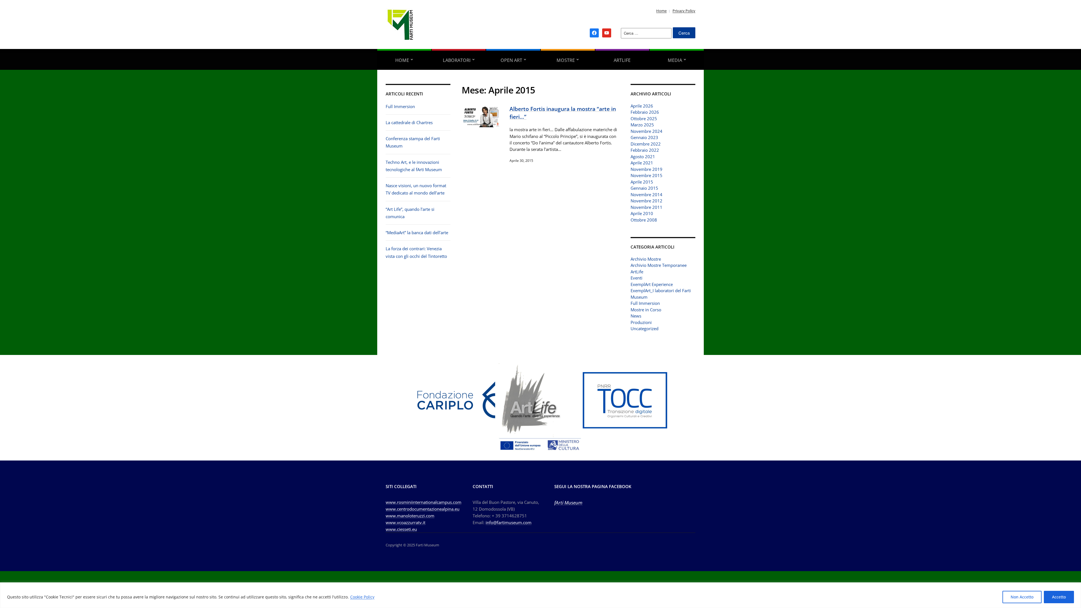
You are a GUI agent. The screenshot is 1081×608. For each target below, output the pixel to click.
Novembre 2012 (646, 201)
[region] (540, 595)
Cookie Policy (362, 597)
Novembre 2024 (646, 131)
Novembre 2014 (646, 194)
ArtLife (622, 60)
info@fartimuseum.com (508, 522)
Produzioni (641, 322)
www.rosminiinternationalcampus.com (423, 502)
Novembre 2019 (646, 169)
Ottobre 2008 (644, 220)
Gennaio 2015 (644, 188)
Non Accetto (1022, 597)
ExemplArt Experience (652, 284)
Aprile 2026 (642, 106)
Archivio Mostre (646, 259)
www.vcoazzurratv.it (405, 522)
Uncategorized (644, 328)
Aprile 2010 (642, 213)
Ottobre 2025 (644, 118)
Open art (511, 60)
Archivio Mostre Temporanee (659, 265)
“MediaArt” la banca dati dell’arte (417, 232)
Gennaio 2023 (644, 137)
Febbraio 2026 (645, 112)
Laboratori (457, 60)
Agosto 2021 (643, 156)
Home (661, 10)
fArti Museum (568, 502)
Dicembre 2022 (646, 144)
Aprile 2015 (642, 182)
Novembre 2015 (646, 175)
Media (675, 60)
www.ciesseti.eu (401, 529)
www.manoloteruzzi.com (410, 515)
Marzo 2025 (642, 125)
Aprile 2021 (642, 163)
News (636, 316)
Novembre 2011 (646, 207)
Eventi (636, 278)
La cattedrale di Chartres (409, 122)
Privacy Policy (684, 10)
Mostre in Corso (646, 309)
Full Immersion (400, 106)
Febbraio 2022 (645, 150)
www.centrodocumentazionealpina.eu (422, 509)
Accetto (1059, 597)
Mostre (566, 60)
